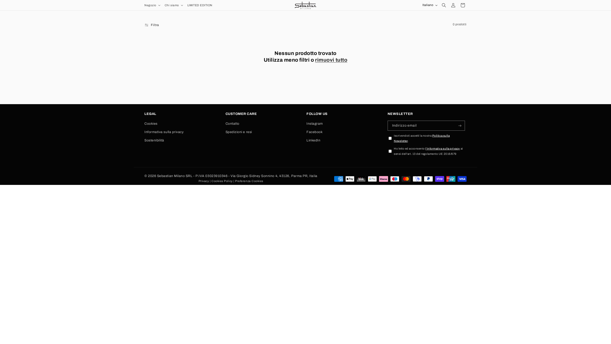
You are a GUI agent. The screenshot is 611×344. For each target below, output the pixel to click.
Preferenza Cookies (249, 181)
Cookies (151, 123)
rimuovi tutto (331, 60)
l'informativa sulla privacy (442, 148)
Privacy (204, 181)
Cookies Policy (222, 181)
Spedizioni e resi (239, 132)
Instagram (314, 123)
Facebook (314, 132)
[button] (152, 5)
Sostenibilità (154, 140)
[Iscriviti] (460, 126)
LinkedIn (313, 140)
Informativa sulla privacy (164, 132)
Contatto (232, 123)
